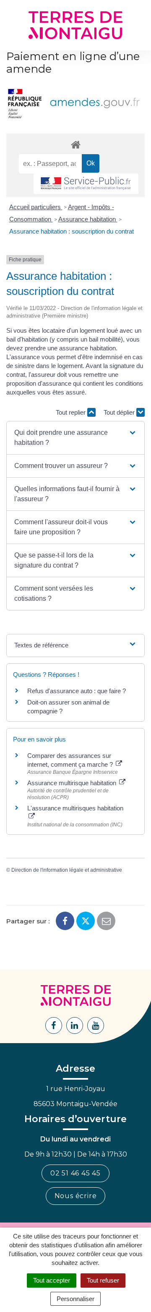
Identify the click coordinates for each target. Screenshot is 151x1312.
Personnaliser (75, 1298)
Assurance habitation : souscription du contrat (71, 231)
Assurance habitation (87, 219)
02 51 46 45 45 (75, 1173)
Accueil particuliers (35, 206)
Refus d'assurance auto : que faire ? (76, 690)
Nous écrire (76, 1196)
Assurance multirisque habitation (72, 782)
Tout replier (71, 412)
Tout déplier (120, 412)
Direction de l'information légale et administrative (66, 870)
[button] (75, 437)
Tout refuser (103, 1280)
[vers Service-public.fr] (86, 184)
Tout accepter (51, 1280)
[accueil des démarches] (75, 144)
